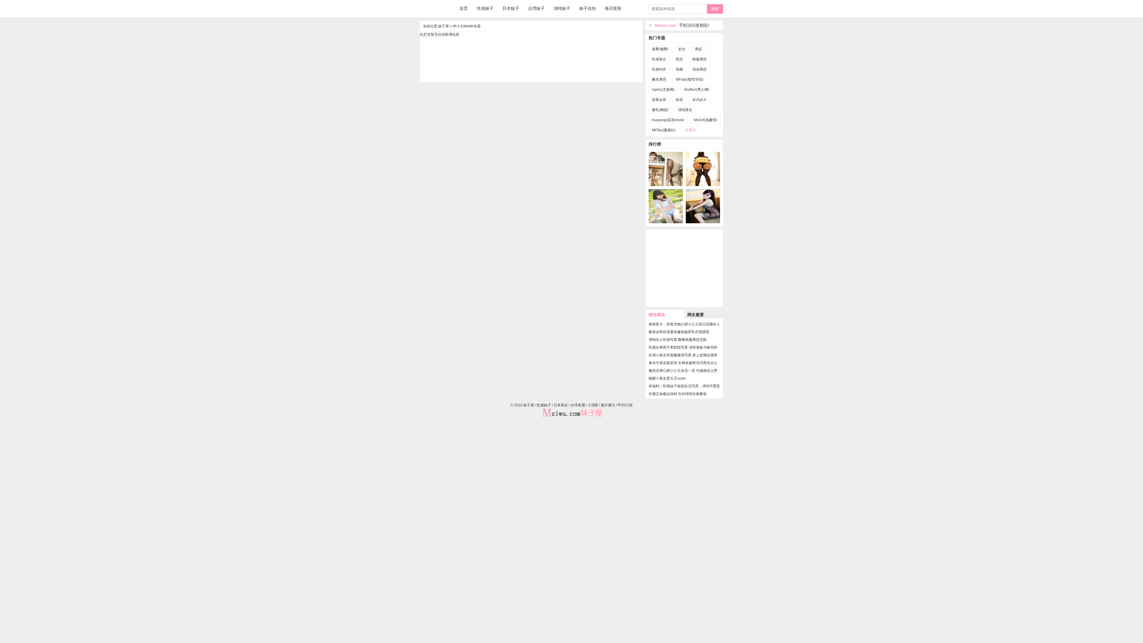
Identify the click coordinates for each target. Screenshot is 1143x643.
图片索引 (608, 405)
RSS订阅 (625, 405)
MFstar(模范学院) (689, 79)
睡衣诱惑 (659, 79)
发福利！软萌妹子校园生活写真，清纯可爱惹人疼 (684, 386)
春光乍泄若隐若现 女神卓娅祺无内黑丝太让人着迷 (683, 363)
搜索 (715, 9)
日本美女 (561, 405)
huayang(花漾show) (668, 120)
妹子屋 (435, 9)
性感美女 (659, 59)
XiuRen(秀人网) (696, 90)
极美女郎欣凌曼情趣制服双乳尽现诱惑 (679, 332)
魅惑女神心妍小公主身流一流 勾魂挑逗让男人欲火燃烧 (683, 371)
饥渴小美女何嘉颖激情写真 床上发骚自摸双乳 (683, 355)
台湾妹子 (536, 8)
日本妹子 (510, 8)
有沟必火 (699, 100)
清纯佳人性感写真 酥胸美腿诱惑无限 (678, 340)
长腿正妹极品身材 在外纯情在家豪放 (678, 394)
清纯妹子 (562, 8)
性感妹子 (485, 8)
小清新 (593, 405)
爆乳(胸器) (660, 110)
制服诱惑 (699, 59)
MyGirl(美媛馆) (705, 120)
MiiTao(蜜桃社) (664, 130)
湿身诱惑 (699, 69)
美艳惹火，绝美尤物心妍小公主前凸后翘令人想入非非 (684, 324)
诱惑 (698, 49)
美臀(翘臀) (660, 49)
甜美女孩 (659, 100)
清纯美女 (685, 110)
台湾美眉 (578, 405)
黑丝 (679, 59)
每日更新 (613, 8)
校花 (679, 100)
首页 (464, 8)
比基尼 (690, 130)
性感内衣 (659, 69)
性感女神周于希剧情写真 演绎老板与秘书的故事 (683, 347)
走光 (681, 49)
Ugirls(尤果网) (663, 90)
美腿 (679, 69)
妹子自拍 (587, 8)
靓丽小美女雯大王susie (667, 378)
